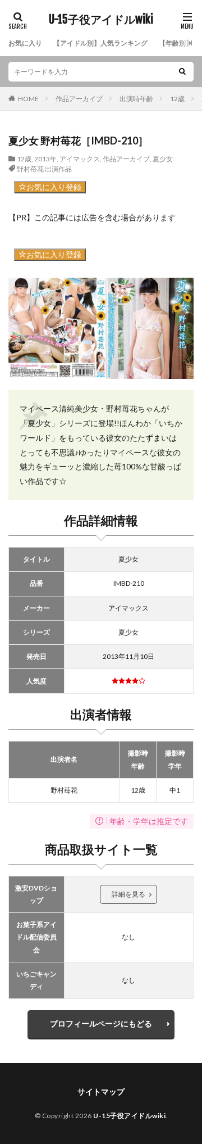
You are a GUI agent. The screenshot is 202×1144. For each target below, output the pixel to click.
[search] (182, 72)
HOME (28, 98)
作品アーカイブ (79, 98)
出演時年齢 (136, 98)
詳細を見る (128, 894)
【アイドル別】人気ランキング (100, 43)
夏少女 (163, 159)
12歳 (177, 98)
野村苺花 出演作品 (44, 169)
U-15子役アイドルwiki (101, 19)
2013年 (45, 159)
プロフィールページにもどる (101, 1023)
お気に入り (25, 43)
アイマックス (79, 159)
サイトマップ (101, 1091)
